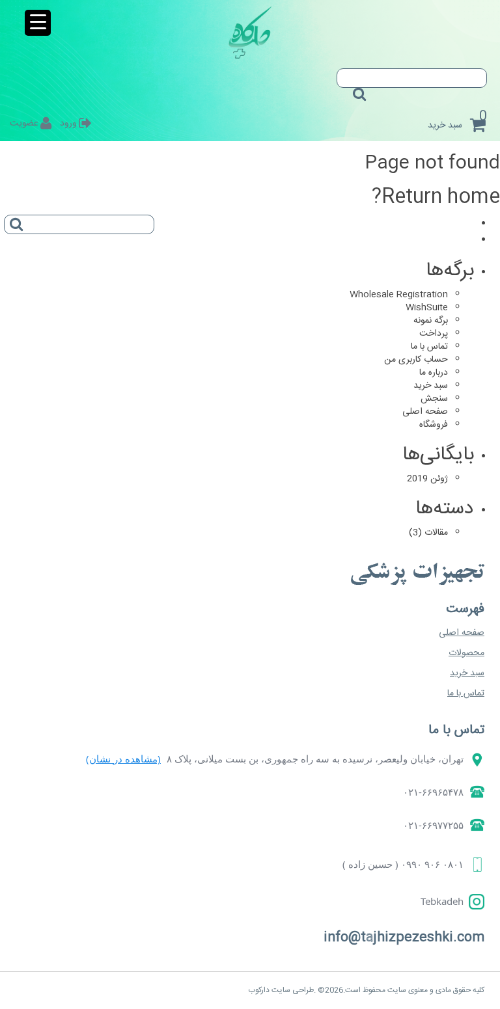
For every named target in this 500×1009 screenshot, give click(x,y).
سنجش (434, 399)
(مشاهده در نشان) (123, 758)
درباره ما (433, 373)
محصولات (466, 653)
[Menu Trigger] (38, 23)
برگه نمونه (430, 321)
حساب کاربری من (416, 360)
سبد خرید (430, 386)
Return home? (436, 197)
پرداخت (433, 334)
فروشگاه (433, 425)
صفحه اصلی (425, 412)
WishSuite (427, 308)
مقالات (436, 533)
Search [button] (357, 89)
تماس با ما (429, 347)
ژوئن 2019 (427, 479)
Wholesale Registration (399, 295)
